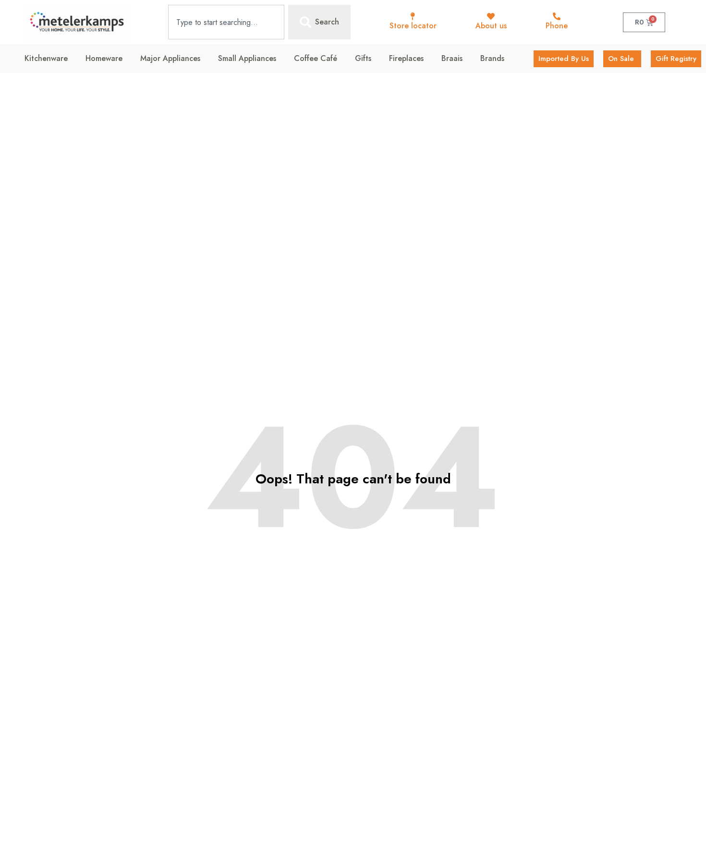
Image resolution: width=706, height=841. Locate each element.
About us (491, 25)
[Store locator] (413, 16)
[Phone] (556, 16)
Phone (557, 25)
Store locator (413, 25)
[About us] (491, 16)
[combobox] (226, 22)
